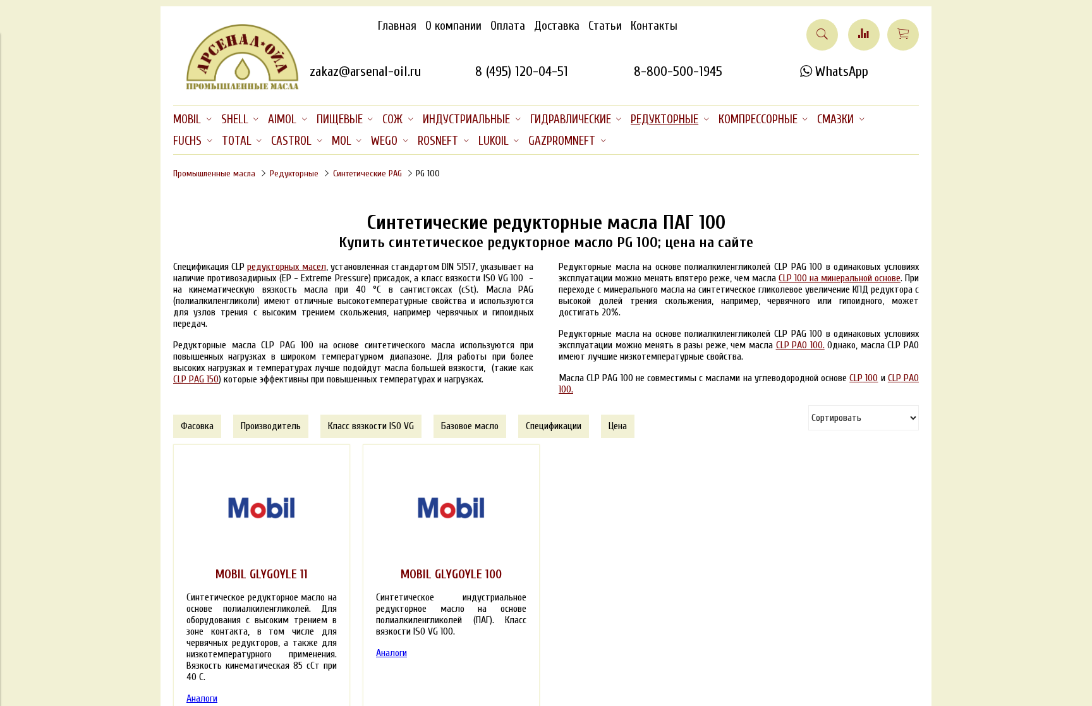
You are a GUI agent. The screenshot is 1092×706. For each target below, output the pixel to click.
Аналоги (201, 698)
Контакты (654, 26)
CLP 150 (196, 379)
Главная (397, 26)
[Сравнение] (864, 35)
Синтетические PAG (367, 173)
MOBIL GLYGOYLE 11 (261, 574)
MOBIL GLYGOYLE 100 (451, 574)
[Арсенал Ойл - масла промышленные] (236, 87)
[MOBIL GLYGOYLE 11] (261, 508)
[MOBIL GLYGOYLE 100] (451, 508)
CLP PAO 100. (800, 345)
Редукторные (294, 173)
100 (863, 378)
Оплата (507, 26)
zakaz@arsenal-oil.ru (365, 71)
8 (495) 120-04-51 (521, 71)
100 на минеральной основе (840, 278)
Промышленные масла (214, 173)
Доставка (556, 26)
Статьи (605, 26)
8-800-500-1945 (678, 71)
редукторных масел (286, 266)
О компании (453, 26)
